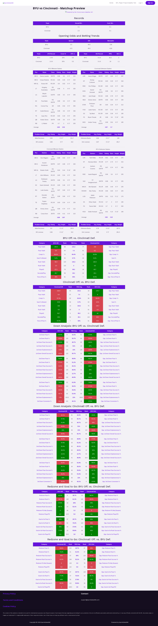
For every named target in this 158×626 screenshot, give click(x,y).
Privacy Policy (9, 593)
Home (111, 3)
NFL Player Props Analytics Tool (126, 3)
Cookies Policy (9, 606)
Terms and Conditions (13, 600)
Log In (141, 3)
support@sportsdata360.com (90, 600)
